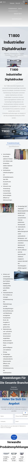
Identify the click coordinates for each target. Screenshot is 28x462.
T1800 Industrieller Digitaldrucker (16, 55)
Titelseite (6, 53)
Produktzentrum (14, 53)
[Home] (3, 2)
